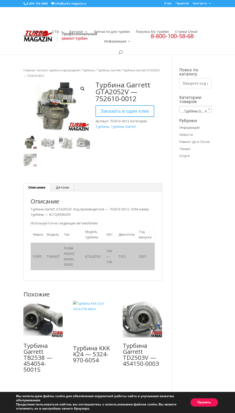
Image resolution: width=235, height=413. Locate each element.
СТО (55, 32)
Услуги (184, 155)
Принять (204, 402)
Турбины (88, 70)
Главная (39, 32)
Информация (115, 41)
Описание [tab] (36, 187)
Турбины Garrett (108, 70)
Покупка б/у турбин (152, 32)
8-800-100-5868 (37, 4)
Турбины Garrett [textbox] (195, 111)
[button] (82, 89)
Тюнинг (185, 149)
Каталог (76, 32)
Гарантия (182, 3)
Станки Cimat (186, 32)
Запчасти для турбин (112, 32)
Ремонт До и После (194, 142)
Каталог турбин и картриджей (58, 70)
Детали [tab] (62, 187)
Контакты (200, 3)
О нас (168, 3)
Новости (186, 134)
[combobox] (195, 109)
